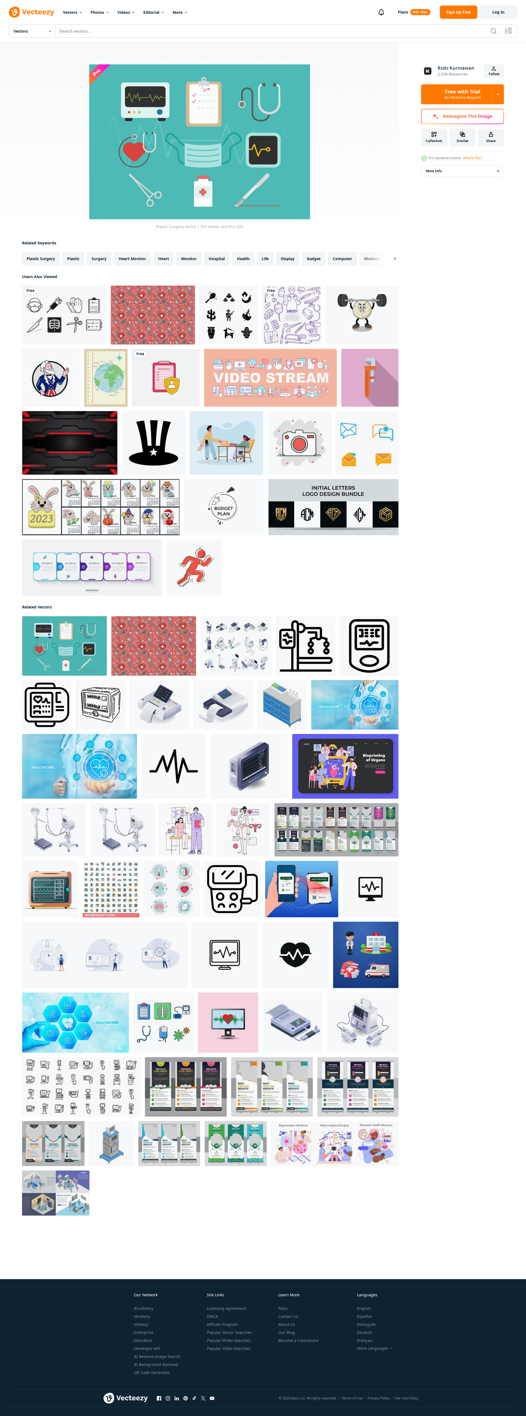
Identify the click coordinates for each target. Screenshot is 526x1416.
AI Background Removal (156, 1364)
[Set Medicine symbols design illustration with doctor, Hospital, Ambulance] (365, 955)
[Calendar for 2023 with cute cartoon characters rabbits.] (100, 507)
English (364, 1308)
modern (371, 258)
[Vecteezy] (31, 12)
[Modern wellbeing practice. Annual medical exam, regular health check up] (185, 829)
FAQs (283, 1308)
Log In (498, 12)
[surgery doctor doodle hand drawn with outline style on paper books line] (292, 315)
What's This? (472, 158)
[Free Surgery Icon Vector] (64, 315)
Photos (97, 12)
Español (364, 1316)
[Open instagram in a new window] (168, 1398)
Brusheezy (143, 1308)
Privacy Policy (379, 1398)
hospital (217, 258)
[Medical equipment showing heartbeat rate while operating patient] (305, 646)
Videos (123, 12)
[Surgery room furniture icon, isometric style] (282, 705)
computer (342, 258)
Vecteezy (142, 1316)
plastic (73, 258)
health (243, 258)
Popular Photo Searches (229, 1340)
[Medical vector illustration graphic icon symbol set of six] (172, 889)
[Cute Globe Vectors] (106, 378)
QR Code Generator (152, 1372)
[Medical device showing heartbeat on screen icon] (369, 646)
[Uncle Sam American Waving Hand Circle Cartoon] (51, 378)
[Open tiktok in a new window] (194, 1398)
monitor (189, 258)
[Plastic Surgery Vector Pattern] (153, 315)
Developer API (147, 1348)
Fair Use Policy (406, 1398)
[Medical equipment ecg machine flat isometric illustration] (223, 705)
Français (364, 1340)
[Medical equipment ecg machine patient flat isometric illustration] (159, 705)
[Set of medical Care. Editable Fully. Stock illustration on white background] (163, 1022)
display (288, 258)
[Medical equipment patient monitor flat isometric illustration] (249, 766)
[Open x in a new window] (203, 1398)
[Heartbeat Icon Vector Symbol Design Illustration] (173, 766)
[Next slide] (390, 258)
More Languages (372, 1348)
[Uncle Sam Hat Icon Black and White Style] (153, 443)
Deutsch (364, 1332)
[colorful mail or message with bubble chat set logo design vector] (366, 443)
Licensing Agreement (226, 1308)
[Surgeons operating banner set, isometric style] (55, 1193)
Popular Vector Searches (229, 1332)
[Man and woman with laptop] (226, 443)
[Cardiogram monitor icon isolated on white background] (370, 889)
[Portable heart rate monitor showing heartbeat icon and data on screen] (47, 705)
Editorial (151, 12)
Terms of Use (352, 1398)
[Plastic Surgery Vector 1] (64, 646)
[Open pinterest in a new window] (185, 1398)
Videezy (141, 1324)
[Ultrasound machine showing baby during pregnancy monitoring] (232, 889)
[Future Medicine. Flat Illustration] (345, 766)
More (178, 12)
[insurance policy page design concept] (166, 378)
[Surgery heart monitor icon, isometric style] (111, 1143)
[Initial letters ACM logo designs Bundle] (333, 507)
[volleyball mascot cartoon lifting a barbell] (362, 315)
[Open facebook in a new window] (159, 1398)
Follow (494, 74)
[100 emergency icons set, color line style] (111, 889)
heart (163, 258)
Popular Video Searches (228, 1348)
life (265, 258)
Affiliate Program (222, 1324)
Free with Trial (463, 94)
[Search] (493, 31)
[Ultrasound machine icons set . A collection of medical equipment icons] (81, 1087)
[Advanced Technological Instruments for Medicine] (236, 646)
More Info (434, 171)
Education (143, 1340)
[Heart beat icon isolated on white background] (295, 955)
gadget (314, 258)
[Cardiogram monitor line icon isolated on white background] (225, 955)
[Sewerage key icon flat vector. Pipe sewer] (369, 378)
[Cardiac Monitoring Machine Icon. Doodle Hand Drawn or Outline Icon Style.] (100, 705)
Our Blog (286, 1332)
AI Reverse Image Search (157, 1356)
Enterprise (143, 1332)
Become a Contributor (298, 1340)
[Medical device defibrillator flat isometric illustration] (362, 1022)
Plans (403, 12)
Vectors (70, 12)
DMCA (212, 1316)
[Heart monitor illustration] (50, 889)
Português (366, 1324)
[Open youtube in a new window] (212, 1398)
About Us (286, 1324)
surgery (99, 258)
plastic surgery (41, 258)
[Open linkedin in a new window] (177, 1398)
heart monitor (132, 258)
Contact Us (288, 1316)
